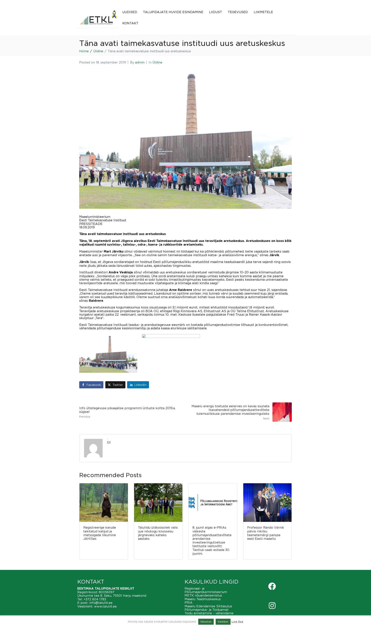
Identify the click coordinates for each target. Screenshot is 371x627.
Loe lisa (237, 621)
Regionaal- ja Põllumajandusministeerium (206, 590)
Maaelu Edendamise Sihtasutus (208, 606)
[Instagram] (272, 605)
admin (140, 62)
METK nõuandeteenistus (203, 595)
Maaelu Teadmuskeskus (203, 599)
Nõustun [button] (206, 621)
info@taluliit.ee (100, 602)
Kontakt (130, 23)
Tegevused (238, 12)
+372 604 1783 (95, 599)
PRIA (188, 602)
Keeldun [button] (223, 621)
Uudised (129, 12)
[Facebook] (272, 586)
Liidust (215, 12)
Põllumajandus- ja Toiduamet (207, 609)
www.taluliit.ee (105, 606)
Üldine (157, 62)
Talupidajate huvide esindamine (173, 12)
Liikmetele (263, 12)
